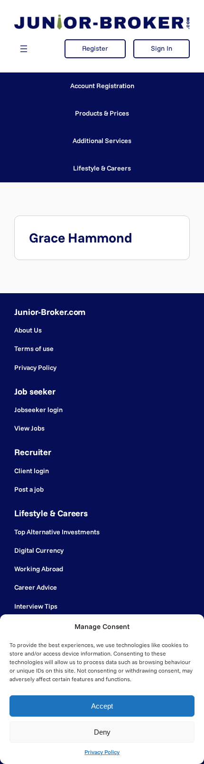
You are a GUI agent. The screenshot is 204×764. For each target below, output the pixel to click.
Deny (102, 732)
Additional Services (102, 140)
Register (95, 48)
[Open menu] (23, 48)
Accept (102, 706)
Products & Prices (102, 113)
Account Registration (102, 85)
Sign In (161, 48)
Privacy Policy (102, 751)
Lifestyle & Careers (102, 168)
